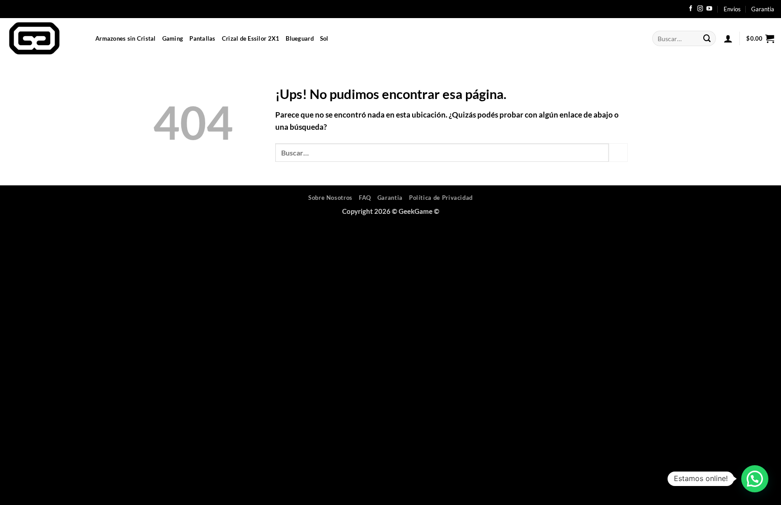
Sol (324, 38)
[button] (728, 38)
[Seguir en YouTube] (709, 9)
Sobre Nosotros (330, 197)
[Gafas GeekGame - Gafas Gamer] (44, 38)
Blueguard (299, 38)
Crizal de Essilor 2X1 (251, 38)
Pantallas (202, 38)
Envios (732, 9)
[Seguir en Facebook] (691, 9)
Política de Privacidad (441, 197)
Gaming (172, 38)
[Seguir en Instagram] (700, 9)
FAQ (365, 197)
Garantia (762, 9)
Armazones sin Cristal (125, 38)
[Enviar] (707, 38)
